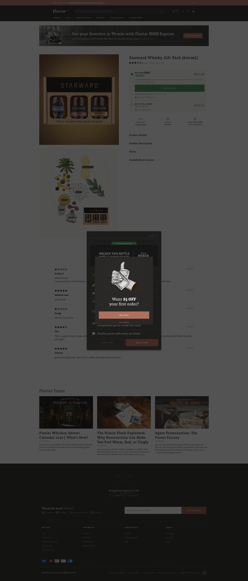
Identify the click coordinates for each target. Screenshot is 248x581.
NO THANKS (124, 322)
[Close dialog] (150, 259)
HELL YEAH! (124, 315)
